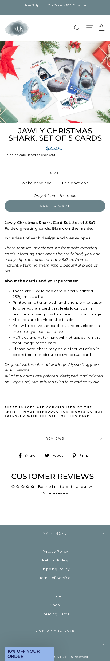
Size (55, 173)
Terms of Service (55, 578)
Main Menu (55, 533)
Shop (55, 605)
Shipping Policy (54, 569)
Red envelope (75, 183)
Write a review (55, 493)
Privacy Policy (55, 551)
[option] (55, 5)
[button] (29, 654)
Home (55, 596)
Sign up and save (55, 630)
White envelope (36, 183)
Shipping (12, 155)
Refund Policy (55, 560)
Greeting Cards (55, 614)
